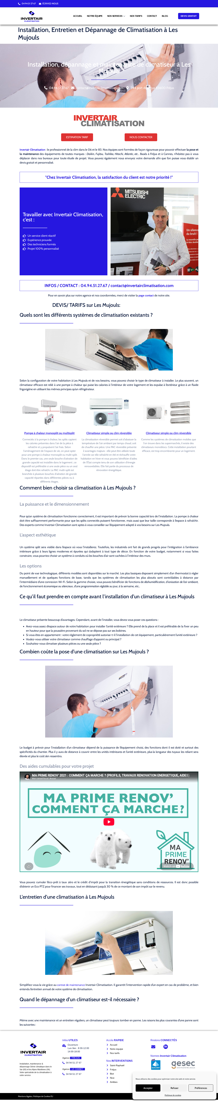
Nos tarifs (136, 16)
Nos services (114, 16)
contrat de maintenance (71, 984)
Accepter (148, 1088)
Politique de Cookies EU (43, 1096)
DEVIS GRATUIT (189, 16)
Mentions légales (25, 1096)
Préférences (201, 1088)
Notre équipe (94, 16)
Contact (152, 16)
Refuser (174, 1088)
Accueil (77, 16)
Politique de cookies (173, 1095)
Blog (165, 16)
